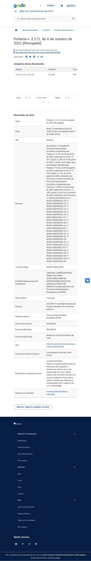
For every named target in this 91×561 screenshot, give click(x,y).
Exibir (19, 98)
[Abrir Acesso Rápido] (40, 6)
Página (57, 98)
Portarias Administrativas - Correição (64, 30)
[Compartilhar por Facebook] (22, 544)
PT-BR (50, 6)
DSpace (57, 558)
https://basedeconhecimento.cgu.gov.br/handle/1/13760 (37, 52)
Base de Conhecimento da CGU (36, 11)
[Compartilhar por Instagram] (29, 544)
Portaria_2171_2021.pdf (25, 74)
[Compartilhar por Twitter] (36, 544)
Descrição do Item (24, 115)
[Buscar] (73, 19)
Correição (46, 30)
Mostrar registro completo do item (33, 407)
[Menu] (16, 11)
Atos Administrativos (30, 30)
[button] (71, 6)
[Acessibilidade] (62, 6)
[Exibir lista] (29, 98)
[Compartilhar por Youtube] (16, 544)
